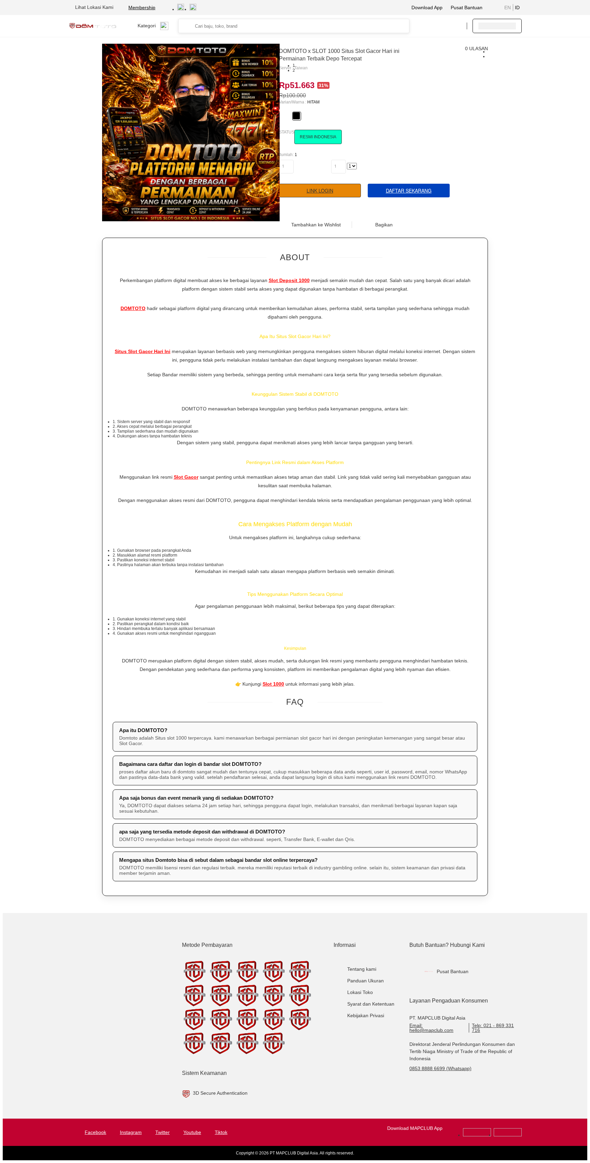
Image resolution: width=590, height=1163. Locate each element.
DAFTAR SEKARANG (409, 190)
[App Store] (508, 1135)
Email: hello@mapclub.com (431, 1028)
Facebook (95, 1132)
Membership (141, 7)
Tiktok (221, 1132)
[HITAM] (296, 116)
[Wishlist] (427, 26)
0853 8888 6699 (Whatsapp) (440, 1068)
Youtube (192, 1132)
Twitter (162, 1132)
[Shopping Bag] (441, 26)
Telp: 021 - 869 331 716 (493, 1028)
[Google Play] (477, 1135)
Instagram (131, 1132)
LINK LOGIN (320, 190)
